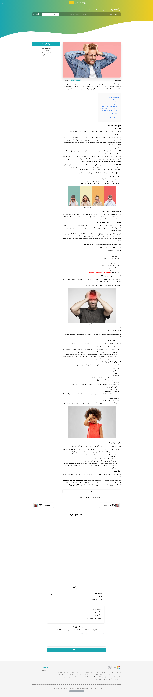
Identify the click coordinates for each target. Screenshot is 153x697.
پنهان (109, 95)
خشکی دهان (109, 268)
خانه (95, 23)
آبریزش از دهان (114, 265)
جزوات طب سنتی (46, 50)
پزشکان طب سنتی (46, 53)
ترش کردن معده (108, 259)
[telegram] (108, 14)
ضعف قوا (115, 159)
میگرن (75, 23)
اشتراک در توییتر (83, 497)
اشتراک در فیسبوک (96, 497)
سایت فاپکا (65, 485)
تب (111, 140)
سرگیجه (99, 183)
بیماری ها (89, 23)
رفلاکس (116, 259)
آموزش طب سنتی (46, 48)
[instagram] (111, 14)
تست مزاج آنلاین (46, 55)
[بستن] (2, 3)
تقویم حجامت (96, 677)
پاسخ (51, 594)
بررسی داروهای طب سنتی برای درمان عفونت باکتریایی (102, 558)
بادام (99, 463)
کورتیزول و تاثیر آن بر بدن (64, 556)
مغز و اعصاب (81, 23)
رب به (116, 356)
